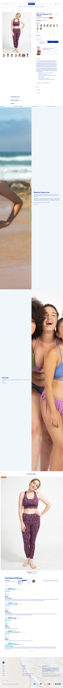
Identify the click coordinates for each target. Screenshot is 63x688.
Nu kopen (53, 41)
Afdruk (3, 673)
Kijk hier (47, 82)
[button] (20, 7)
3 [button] (31, 651)
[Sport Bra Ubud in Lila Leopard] (39, 51)
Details (37, 87)
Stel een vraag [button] (55, 580)
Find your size (38, 22)
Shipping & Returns (15, 100)
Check (36, 204)
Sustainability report (15, 96)
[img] (10, 588)
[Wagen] (60, 4)
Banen (3, 671)
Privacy (3, 675)
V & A (23, 671)
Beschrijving (38, 58)
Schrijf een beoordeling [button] (47, 580)
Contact (23, 667)
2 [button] (30, 651)
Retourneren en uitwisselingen (27, 675)
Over (3, 667)
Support (12, 103)
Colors (37, 23)
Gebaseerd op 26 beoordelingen (10, 581)
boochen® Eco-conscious (40, 12)
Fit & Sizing (38, 89)
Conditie (3, 669)
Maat (23, 669)
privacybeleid (56, 675)
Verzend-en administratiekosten (28, 673)
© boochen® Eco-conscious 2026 (7, 684)
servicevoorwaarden (45, 676)
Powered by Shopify (16, 684)
